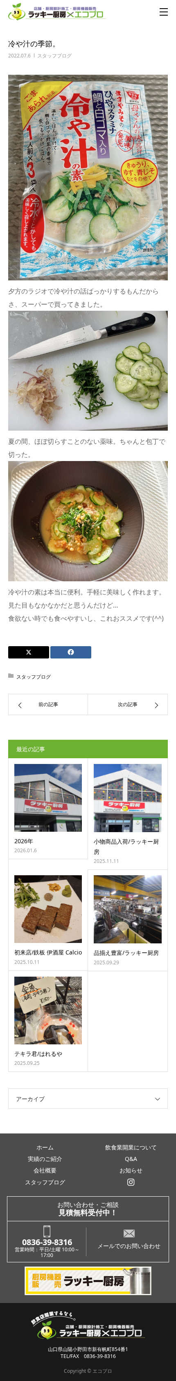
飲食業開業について (131, 1147)
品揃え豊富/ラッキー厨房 (126, 953)
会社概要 (45, 1170)
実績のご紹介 (45, 1159)
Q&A (131, 1159)
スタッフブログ (54, 55)
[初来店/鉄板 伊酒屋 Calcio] (48, 909)
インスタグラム (131, 1182)
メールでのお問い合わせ (128, 1246)
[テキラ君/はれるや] (48, 1010)
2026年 (23, 841)
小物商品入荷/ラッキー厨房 (126, 846)
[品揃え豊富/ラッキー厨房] (128, 909)
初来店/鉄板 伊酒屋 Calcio (48, 952)
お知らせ (131, 1170)
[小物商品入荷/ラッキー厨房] (128, 798)
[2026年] (48, 798)
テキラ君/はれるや (38, 1054)
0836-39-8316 (47, 1242)
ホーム (45, 1147)
